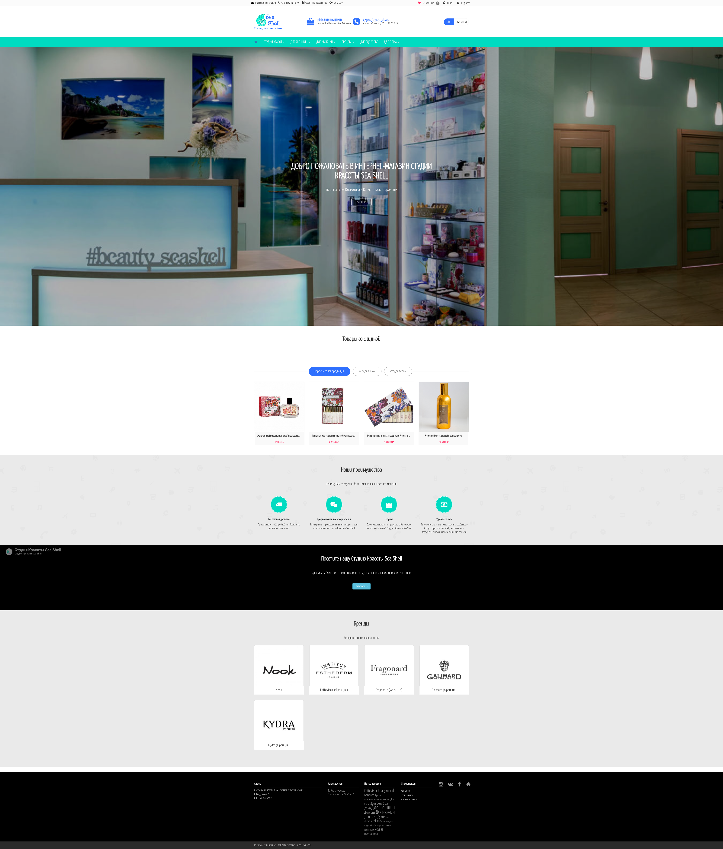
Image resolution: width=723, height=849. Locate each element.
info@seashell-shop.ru (265, 3)
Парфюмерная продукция (329, 371)
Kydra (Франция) (279, 745)
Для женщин (299, 42)
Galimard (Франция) (444, 690)
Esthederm (371, 791)
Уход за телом (398, 371)
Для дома (390, 42)
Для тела (370, 817)
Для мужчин (324, 42)
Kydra (378, 795)
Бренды (347, 42)
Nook (279, 690)
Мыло (377, 821)
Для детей (377, 803)
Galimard (369, 795)
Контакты (405, 791)
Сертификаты (407, 795)
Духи (381, 817)
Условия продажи (409, 799)
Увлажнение (368, 830)
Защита (386, 817)
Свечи (388, 825)
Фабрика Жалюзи (336, 790)
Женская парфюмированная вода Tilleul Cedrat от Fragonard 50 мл (280, 436)
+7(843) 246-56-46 (290, 3)
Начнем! (361, 202)
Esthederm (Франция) (334, 690)
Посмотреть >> (361, 586)
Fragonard (386, 791)
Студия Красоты (274, 42)
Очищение (389, 822)
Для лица (369, 812)
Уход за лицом (367, 371)
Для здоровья (369, 42)
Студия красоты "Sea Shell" (341, 794)
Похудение (380, 826)
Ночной (383, 822)
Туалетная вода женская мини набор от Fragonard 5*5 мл (335, 436)
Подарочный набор (370, 826)
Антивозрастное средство (377, 799)
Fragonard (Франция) (389, 690)
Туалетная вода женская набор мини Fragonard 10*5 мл (390, 436)
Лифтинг (369, 821)
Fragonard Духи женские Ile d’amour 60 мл (443, 436)
